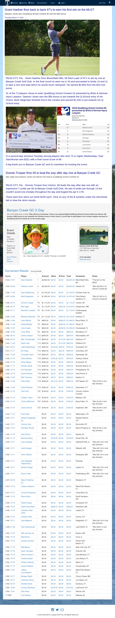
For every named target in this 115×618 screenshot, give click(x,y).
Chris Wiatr (25, 331)
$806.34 (70, 381)
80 (11, 583)
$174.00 (62, 339)
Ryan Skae (25, 381)
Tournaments (41, 3)
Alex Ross (25, 591)
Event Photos (11, 257)
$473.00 (62, 296)
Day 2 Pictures (10, 260)
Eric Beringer (26, 369)
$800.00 (70, 331)
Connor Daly (26, 424)
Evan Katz (25, 414)
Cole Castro (26, 328)
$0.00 (53, 280)
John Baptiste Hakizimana (26, 462)
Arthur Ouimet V (27, 554)
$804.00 (70, 339)
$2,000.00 (71, 286)
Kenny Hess (26, 473)
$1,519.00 (71, 306)
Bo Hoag (24, 350)
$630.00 (70, 335)
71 (11, 292)
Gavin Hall (25, 343)
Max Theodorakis (28, 339)
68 (14, 296)
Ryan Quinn (26, 496)
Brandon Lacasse (28, 310)
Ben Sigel (25, 306)
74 (11, 387)
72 (14, 306)
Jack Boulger (26, 448)
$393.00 (70, 362)
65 (14, 292)
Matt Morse (25, 547)
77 (11, 547)
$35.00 (61, 347)
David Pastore (26, 387)
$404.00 (62, 306)
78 (14, 480)
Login (62, 3)
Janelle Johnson (27, 540)
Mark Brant (25, 537)
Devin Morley (26, 358)
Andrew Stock (26, 583)
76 (11, 492)
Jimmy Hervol (26, 407)
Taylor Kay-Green (28, 506)
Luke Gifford (26, 320)
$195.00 (70, 391)
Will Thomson (26, 377)
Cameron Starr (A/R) (27, 511)
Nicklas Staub (26, 366)
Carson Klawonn (27, 486)
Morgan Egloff (26, 576)
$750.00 (70, 347)
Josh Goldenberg (28, 347)
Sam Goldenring (27, 292)
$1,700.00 (71, 292)
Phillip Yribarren (27, 562)
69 (14, 286)
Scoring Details (36, 271)
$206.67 (54, 506)
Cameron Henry (27, 580)
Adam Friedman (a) (27, 481)
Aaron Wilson (26, 454)
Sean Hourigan (27, 551)
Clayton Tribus (27, 397)
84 (14, 587)
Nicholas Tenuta (27, 428)
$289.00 (62, 320)
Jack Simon (25, 434)
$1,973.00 (71, 296)
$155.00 (54, 347)
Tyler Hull (25, 391)
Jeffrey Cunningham (26, 571)
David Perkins (26, 373)
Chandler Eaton (27, 354)
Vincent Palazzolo (28, 492)
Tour (52, 3)
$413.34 (54, 381)
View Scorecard (85, 259)
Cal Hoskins (26, 595)
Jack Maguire (26, 520)
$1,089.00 (71, 320)
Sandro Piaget (27, 467)
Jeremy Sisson (27, 335)
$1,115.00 (71, 302)
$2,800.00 (71, 280)
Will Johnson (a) (27, 533)
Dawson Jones (27, 286)
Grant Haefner (26, 280)
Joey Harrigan (26, 442)
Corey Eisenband (28, 587)
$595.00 (70, 350)
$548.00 (70, 358)
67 (11, 280)
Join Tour (102, 3)
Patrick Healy (26, 502)
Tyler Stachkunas (28, 527)
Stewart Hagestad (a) (28, 419)
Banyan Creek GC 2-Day (25, 210)
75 (14, 358)
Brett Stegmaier (27, 296)
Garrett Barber (26, 324)
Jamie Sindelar (27, 566)
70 (11, 316)
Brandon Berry (27, 438)
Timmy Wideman (28, 401)
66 (11, 286)
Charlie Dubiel (27, 558)
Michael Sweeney (28, 316)
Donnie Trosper (27, 302)
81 (11, 527)
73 (14, 302)
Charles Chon (26, 516)
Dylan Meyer (26, 362)
